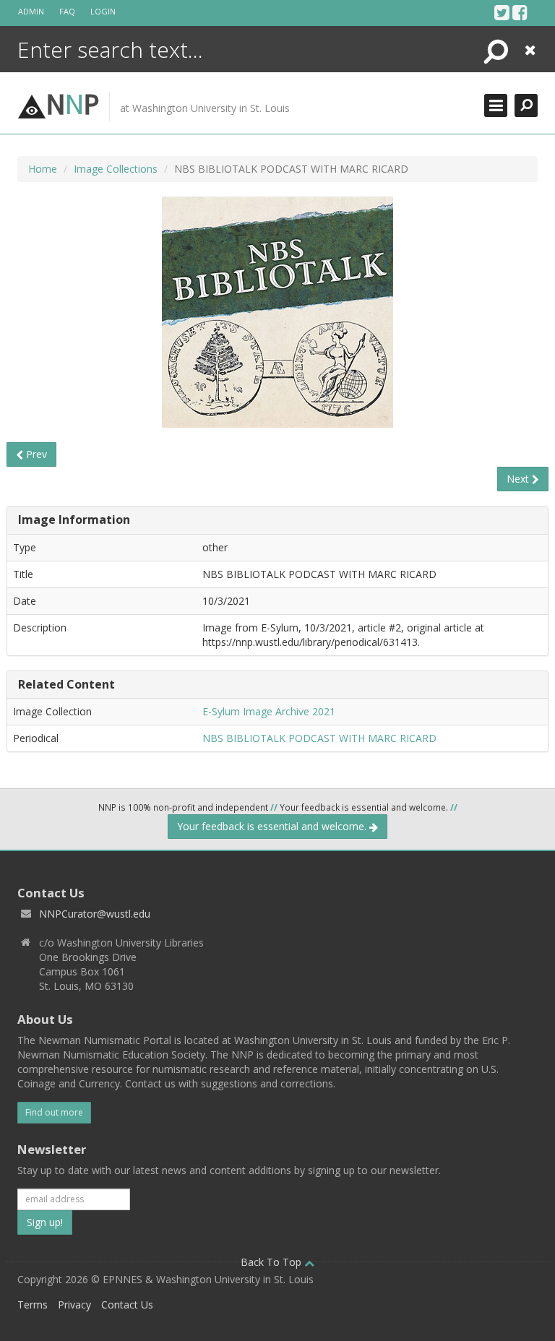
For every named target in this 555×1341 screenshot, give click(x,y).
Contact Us (127, 1304)
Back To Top (272, 1262)
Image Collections (116, 169)
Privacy (74, 1304)
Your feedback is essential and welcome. (273, 826)
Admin (31, 11)
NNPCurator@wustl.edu (94, 913)
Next (519, 479)
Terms (32, 1304)
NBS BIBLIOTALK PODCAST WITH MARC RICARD (319, 738)
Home (42, 169)
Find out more (54, 1112)
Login (103, 11)
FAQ (67, 11)
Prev (35, 454)
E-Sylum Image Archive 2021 (268, 711)
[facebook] (520, 12)
